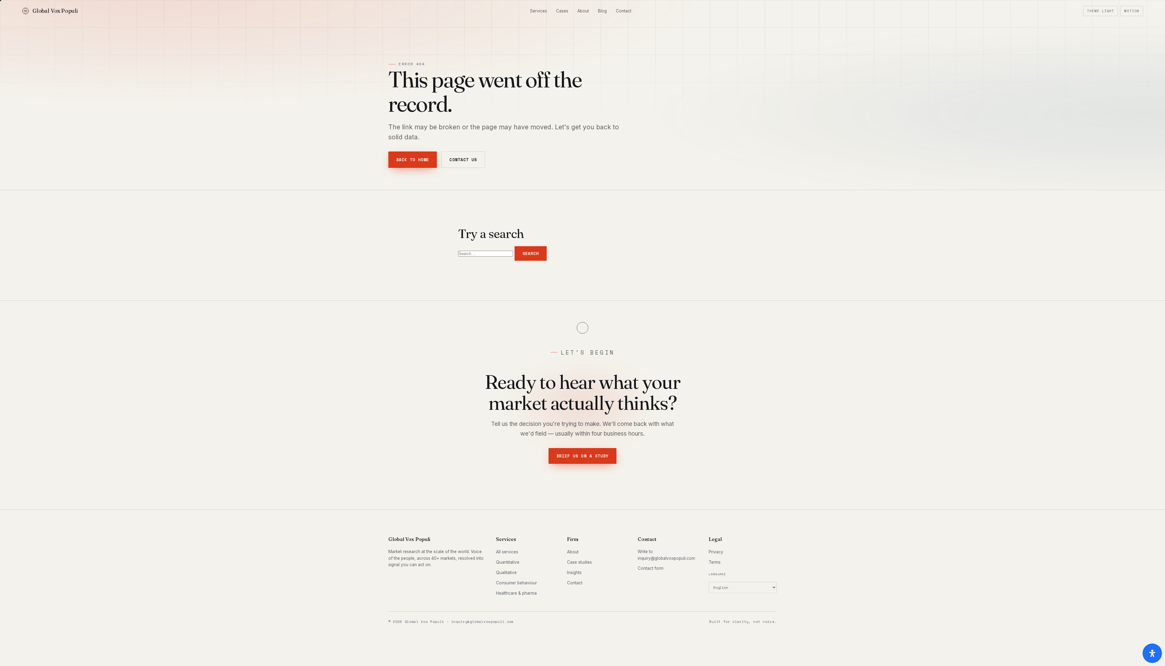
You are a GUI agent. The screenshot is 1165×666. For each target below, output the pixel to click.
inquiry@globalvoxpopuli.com (666, 558)
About (583, 10)
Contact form (651, 568)
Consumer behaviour (516, 582)
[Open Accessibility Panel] (1152, 653)
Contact (623, 10)
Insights (574, 572)
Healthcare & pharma (516, 593)
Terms (715, 562)
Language (717, 574)
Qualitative (506, 572)
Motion (1131, 10)
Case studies (579, 562)
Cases (562, 10)
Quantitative (507, 562)
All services (507, 551)
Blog (602, 10)
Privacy (716, 551)
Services (538, 10)
